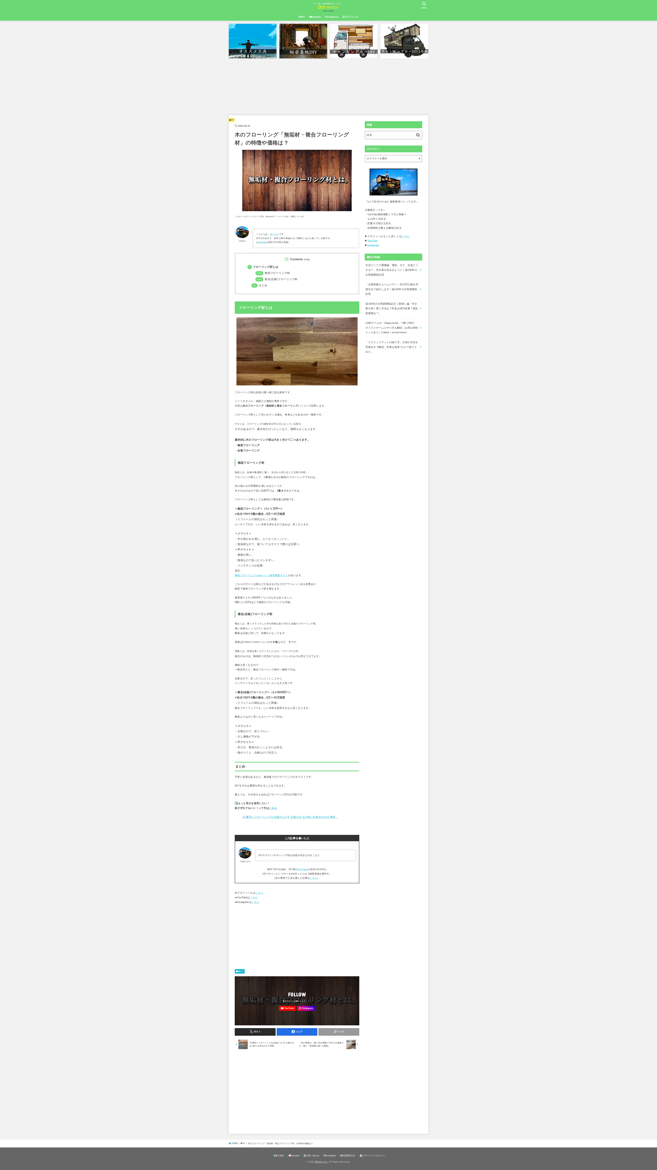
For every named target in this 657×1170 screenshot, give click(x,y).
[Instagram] (306, 1008)
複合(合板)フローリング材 (277, 279)
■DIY (231, 120)
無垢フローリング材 (273, 273)
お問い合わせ (312, 1155)
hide (307, 259)
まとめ (260, 285)
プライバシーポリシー (373, 1155)
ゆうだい (274, 234)
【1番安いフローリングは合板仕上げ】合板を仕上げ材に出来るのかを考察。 (290, 816)
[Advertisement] (328, 85)
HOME (235, 1143)
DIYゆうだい (321, 1162)
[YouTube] (287, 1008)
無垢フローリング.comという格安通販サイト (261, 575)
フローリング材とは (263, 266)
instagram (332, 17)
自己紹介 (279, 1155)
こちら (273, 808)
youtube (316, 17)
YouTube (261, 242)
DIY (303, 17)
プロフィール (351, 17)
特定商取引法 (348, 1155)
